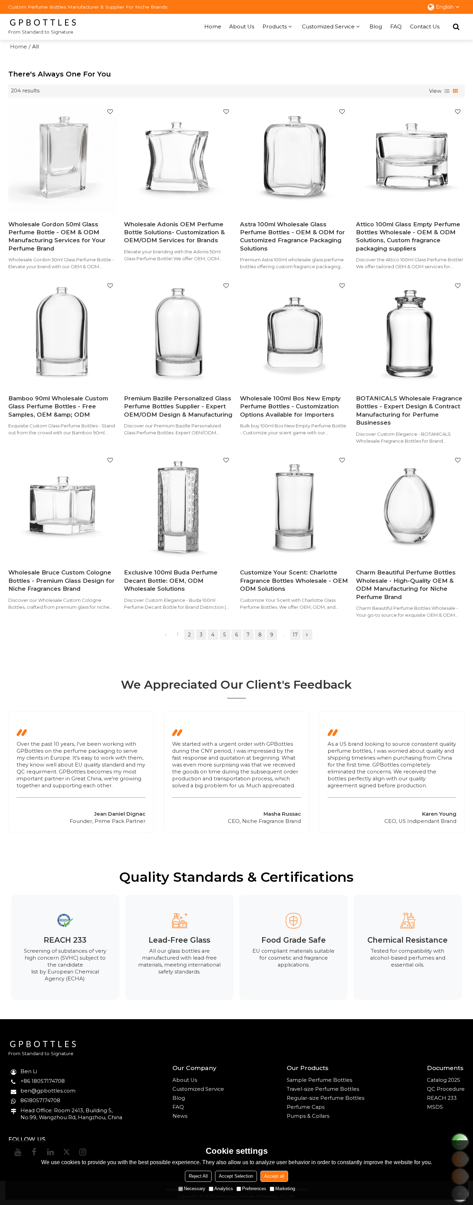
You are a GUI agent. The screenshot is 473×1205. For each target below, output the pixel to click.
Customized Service (328, 26)
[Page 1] (166, 634)
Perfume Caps (305, 1107)
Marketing (285, 1188)
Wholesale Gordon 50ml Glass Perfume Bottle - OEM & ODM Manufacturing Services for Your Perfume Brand (57, 236)
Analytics (223, 1188)
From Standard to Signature (40, 32)
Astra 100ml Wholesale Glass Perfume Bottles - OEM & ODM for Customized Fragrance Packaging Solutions (292, 236)
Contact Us (424, 26)
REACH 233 (442, 1098)
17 (295, 635)
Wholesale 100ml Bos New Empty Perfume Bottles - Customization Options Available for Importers (290, 406)
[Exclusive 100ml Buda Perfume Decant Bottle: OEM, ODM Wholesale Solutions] (178, 507)
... (283, 635)
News (179, 1116)
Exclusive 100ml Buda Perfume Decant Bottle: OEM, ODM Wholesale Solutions (170, 580)
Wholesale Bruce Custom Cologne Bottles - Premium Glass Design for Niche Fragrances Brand (61, 580)
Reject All (198, 1176)
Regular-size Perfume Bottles (325, 1098)
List (447, 91)
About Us (241, 26)
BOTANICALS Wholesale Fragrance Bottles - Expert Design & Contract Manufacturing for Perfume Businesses (409, 410)
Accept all (274, 1176)
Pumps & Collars (308, 1116)
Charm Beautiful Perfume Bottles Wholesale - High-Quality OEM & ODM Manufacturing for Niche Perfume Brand (406, 584)
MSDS (435, 1107)
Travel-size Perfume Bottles (323, 1089)
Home (212, 26)
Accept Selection (236, 1176)
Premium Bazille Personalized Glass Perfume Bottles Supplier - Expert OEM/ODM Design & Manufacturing (178, 406)
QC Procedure (446, 1089)
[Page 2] (307, 634)
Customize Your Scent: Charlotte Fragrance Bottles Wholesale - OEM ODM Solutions (294, 580)
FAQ (396, 26)
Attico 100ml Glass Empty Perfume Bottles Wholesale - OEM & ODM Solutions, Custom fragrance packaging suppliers (408, 236)
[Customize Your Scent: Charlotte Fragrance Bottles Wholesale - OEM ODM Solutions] (294, 507)
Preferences (254, 1188)
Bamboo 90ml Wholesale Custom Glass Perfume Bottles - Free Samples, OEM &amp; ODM (58, 406)
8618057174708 (40, 1100)
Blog (375, 26)
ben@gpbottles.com (47, 1091)
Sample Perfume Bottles (319, 1080)
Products (274, 26)
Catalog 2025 (443, 1080)
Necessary (194, 1188)
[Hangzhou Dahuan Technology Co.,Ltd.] (43, 22)
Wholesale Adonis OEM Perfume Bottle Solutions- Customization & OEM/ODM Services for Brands (174, 232)
